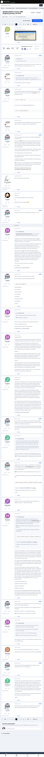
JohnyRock (7, 383)
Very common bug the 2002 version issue (24, 233)
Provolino (7, 199)
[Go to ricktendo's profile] (3, 16)
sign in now (26, 725)
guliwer (7, 33)
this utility (34, 92)
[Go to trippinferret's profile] (7, 680)
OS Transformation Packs (20, 16)
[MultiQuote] (15, 42)
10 (23, 24)
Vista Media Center (29, 466)
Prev (5, 24)
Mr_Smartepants (7, 182)
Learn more (2, 1)
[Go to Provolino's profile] (7, 195)
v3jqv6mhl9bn (7, 505)
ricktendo (6, 16)
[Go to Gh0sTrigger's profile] (7, 649)
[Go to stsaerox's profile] (25, 49)
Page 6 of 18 (35, 24)
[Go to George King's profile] (30, 49)
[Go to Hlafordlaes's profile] (7, 230)
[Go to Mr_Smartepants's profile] (28, 49)
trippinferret (7, 684)
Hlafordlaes (7, 234)
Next (28, 24)
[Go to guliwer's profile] (7, 29)
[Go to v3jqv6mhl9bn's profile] (7, 501)
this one (34, 488)
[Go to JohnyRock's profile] (7, 379)
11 (25, 24)
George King (7, 78)
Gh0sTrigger (7, 653)
